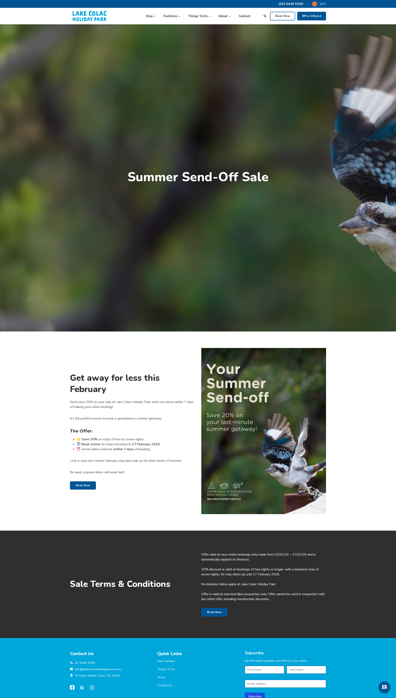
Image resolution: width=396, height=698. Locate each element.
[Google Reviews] (82, 687)
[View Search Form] (265, 16)
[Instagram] (92, 687)
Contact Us (164, 685)
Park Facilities (166, 661)
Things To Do (166, 669)
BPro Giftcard (311, 16)
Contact (244, 16)
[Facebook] (72, 687)
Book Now (282, 16)
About (161, 677)
